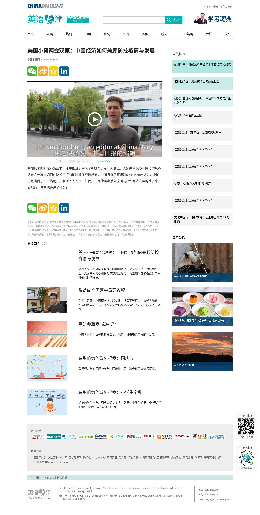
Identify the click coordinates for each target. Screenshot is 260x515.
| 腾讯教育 (88, 457)
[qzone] (53, 71)
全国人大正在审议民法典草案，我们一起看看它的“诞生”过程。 (117, 334)
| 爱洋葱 (122, 457)
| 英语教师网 (163, 457)
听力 (164, 34)
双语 (50, 34)
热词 (69, 34)
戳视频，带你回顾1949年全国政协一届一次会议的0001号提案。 (118, 368)
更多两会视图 (37, 244)
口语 (88, 34)
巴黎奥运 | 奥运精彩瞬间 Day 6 (193, 149)
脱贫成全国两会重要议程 (101, 290)
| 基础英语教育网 (212, 457)
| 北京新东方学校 (40, 462)
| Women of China (59, 462)
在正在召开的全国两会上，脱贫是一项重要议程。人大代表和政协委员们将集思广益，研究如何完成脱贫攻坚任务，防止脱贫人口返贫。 (119, 305)
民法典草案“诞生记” (97, 324)
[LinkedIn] (64, 71)
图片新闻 (178, 237)
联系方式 (49, 477)
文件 (228, 34)
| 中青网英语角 (147, 457)
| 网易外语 (188, 457)
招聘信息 (62, 477)
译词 (107, 34)
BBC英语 (186, 34)
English (207, 6)
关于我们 (36, 477)
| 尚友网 (63, 457)
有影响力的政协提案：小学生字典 (110, 392)
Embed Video (103, 161)
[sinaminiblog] (43, 71)
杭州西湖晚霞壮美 (184, 365)
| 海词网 (198, 457)
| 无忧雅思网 (75, 457)
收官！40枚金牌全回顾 (188, 115)
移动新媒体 (226, 6)
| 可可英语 (112, 457)
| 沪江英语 (52, 457)
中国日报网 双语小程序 (246, 458)
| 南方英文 (176, 457)
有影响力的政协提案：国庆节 (106, 358)
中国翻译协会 (39, 457)
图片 (126, 34)
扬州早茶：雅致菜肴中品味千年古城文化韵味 (202, 64)
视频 (145, 34)
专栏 (209, 34)
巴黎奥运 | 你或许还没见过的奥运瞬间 (197, 132)
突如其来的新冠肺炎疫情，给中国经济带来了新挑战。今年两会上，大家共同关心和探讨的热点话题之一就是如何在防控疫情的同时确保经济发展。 (119, 273)
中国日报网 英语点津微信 (246, 426)
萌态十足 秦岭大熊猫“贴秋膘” (192, 183)
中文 (215, 6)
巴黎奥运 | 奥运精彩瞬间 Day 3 (193, 200)
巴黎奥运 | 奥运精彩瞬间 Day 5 (193, 166)
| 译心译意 (133, 457)
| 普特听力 (100, 457)
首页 (30, 34)
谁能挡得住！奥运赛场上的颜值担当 (196, 81)
